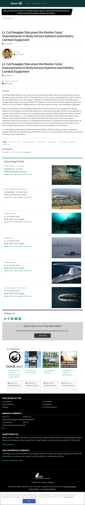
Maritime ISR (8, 238)
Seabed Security (10, 213)
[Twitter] (12, 319)
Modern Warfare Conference (14, 166)
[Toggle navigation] (4, 3)
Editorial (5, 407)
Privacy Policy (34, 489)
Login (11, 152)
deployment (72, 142)
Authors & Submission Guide (12, 420)
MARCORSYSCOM (41, 142)
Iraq (18, 142)
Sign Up (26, 422)
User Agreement (29, 420)
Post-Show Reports (49, 407)
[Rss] (20, 319)
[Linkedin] (5, 319)
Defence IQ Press (42, 383)
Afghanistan (6, 144)
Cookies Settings (49, 489)
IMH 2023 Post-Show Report (22, 372)
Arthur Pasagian (63, 142)
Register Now (8, 174)
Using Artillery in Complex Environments (59, 373)
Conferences (7, 401)
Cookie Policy (7, 422)
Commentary (47, 401)
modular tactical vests (28, 142)
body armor (12, 142)
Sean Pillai (16, 52)
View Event (28, 174)
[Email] (16, 319)
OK (29, 501)
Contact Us (27, 417)
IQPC (51, 482)
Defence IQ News (24, 383)
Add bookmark (8, 44)
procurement (52, 142)
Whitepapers (47, 404)
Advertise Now (8, 444)
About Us (5, 417)
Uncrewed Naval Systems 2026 (15, 288)
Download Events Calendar (12, 425)
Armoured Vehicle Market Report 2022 (77, 373)
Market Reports (7, 404)
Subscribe (18, 152)
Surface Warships (10, 262)
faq (3, 428)
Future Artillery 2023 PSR (40, 372)
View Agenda (18, 174)
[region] (42, 498)
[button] (42, 18)
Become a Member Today (12, 460)
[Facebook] (9, 319)
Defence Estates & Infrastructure (15, 189)
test (24, 425)
